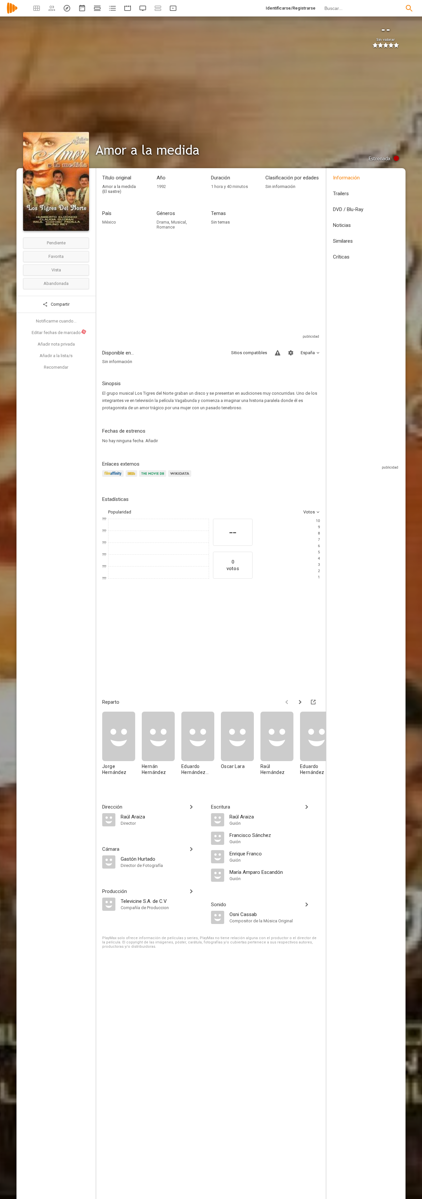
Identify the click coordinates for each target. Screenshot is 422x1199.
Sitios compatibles (249, 352)
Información (346, 178)
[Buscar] (409, 8)
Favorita (56, 256)
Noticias (342, 225)
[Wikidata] (180, 477)
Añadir (151, 440)
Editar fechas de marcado (59, 332)
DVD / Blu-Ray (348, 209)
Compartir (60, 304)
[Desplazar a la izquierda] (286, 702)
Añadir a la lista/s (56, 355)
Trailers (341, 194)
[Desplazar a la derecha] (300, 702)
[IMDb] (132, 477)
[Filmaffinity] (114, 477)
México (109, 222)
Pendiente (56, 242)
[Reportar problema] (277, 352)
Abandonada (56, 283)
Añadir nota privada (56, 344)
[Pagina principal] (12, 12)
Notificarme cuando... (56, 321)
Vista (56, 269)
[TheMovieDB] (153, 477)
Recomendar (56, 367)
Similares (343, 241)
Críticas (341, 257)
